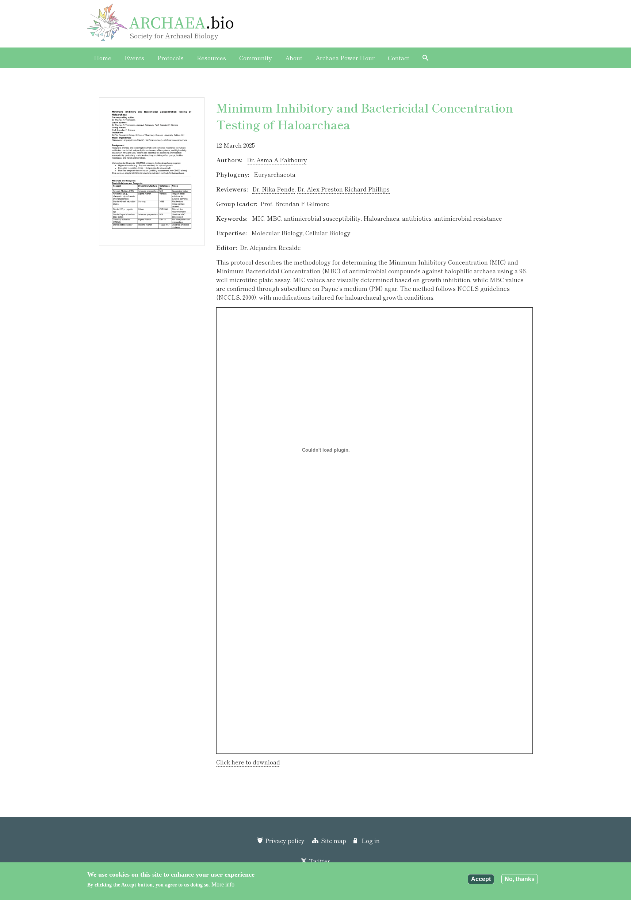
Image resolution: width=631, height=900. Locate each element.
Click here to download (248, 761)
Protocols (170, 57)
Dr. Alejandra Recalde (270, 247)
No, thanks (520, 879)
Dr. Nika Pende (273, 189)
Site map (333, 840)
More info (222, 884)
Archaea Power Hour (345, 57)
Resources (211, 57)
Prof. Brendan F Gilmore (294, 203)
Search (425, 58)
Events (134, 57)
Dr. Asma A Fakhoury (277, 159)
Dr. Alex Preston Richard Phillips (343, 189)
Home (102, 57)
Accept (481, 879)
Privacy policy (285, 840)
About (293, 57)
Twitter (319, 861)
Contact (398, 57)
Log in (371, 840)
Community (255, 57)
